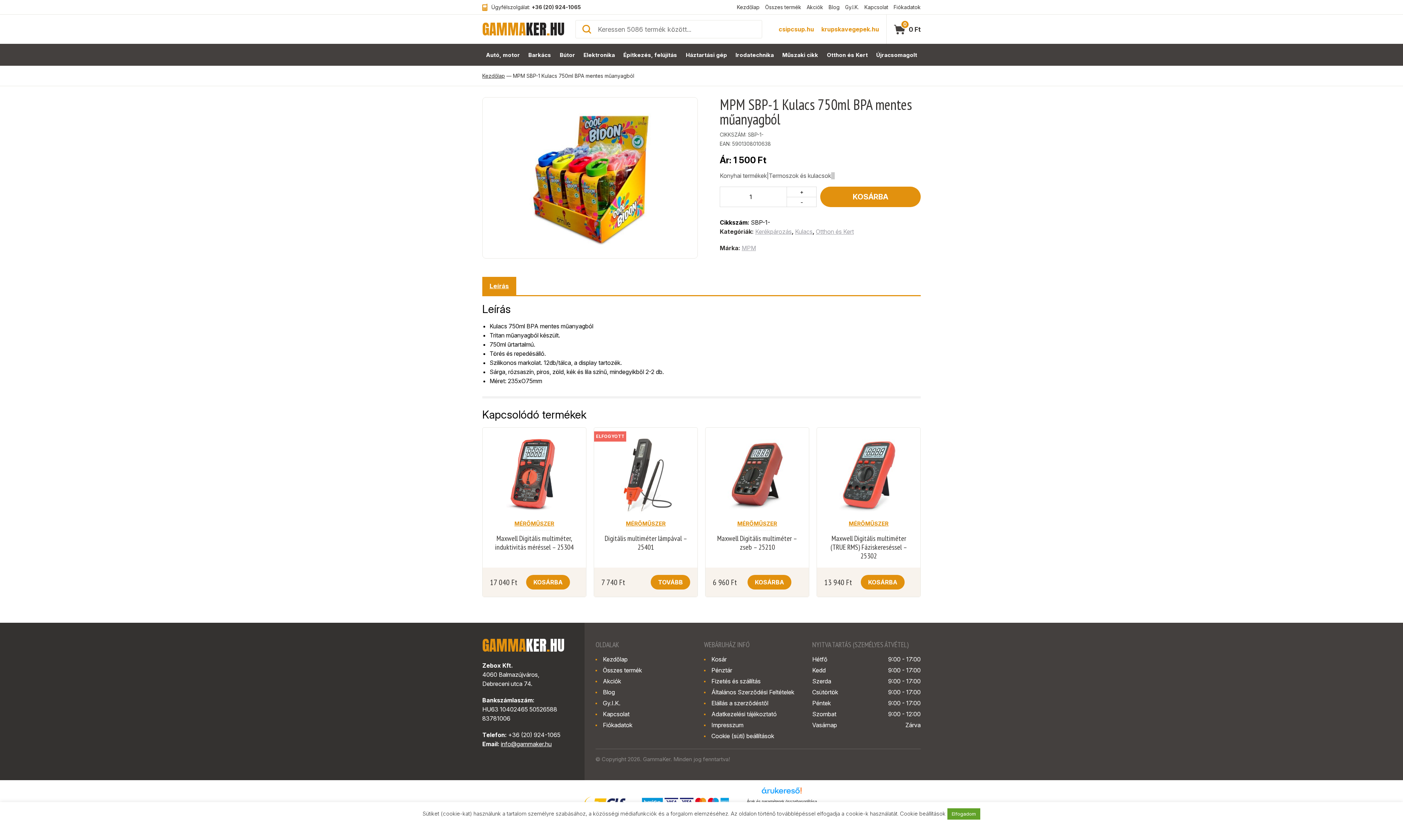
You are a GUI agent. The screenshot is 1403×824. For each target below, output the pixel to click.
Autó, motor (503, 55)
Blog (834, 7)
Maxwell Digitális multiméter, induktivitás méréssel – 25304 (534, 543)
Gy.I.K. (852, 7)
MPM (749, 248)
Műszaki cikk (800, 55)
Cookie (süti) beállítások (742, 736)
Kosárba (870, 196)
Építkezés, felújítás (650, 55)
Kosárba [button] (548, 582)
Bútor (567, 55)
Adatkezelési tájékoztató (744, 714)
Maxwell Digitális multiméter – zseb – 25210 (757, 543)
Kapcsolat (876, 7)
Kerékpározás (773, 231)
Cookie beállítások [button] (923, 813)
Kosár (719, 659)
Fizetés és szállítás (736, 681)
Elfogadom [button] (964, 814)
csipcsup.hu (796, 29)
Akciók (815, 7)
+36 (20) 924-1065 (556, 7)
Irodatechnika (754, 55)
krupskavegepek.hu (850, 29)
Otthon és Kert (847, 55)
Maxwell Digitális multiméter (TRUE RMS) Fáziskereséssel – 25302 (868, 547)
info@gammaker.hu (526, 744)
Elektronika (599, 55)
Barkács (539, 55)
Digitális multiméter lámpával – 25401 (646, 543)
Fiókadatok (907, 7)
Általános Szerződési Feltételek (752, 692)
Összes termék (783, 7)
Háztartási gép (706, 55)
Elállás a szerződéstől (739, 703)
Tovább (670, 582)
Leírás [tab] (499, 286)
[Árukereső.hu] (781, 792)
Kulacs (804, 231)
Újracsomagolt (896, 55)
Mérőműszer (534, 523)
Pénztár (721, 670)
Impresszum (727, 725)
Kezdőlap (748, 7)
